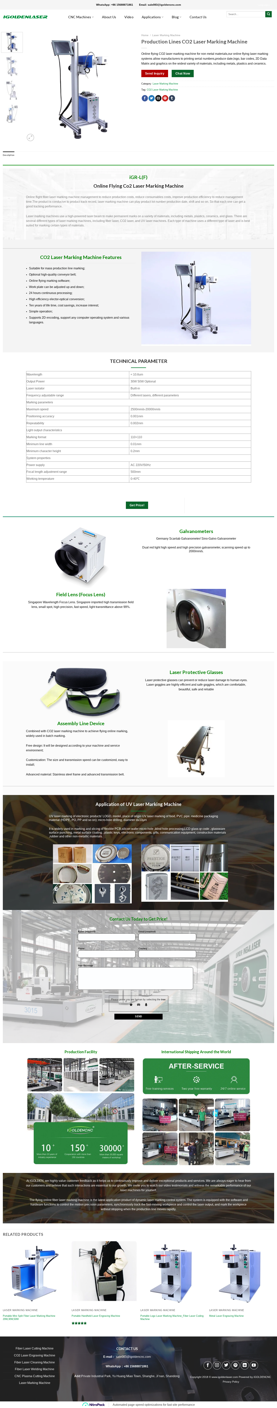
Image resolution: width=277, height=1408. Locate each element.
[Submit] (268, 14)
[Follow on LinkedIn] (244, 1365)
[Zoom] (30, 137)
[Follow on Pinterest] (235, 1365)
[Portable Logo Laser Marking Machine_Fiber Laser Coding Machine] (172, 1273)
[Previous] (32, 87)
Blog (175, 17)
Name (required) (86, 931)
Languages (264, 4)
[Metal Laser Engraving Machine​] (241, 1273)
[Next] (128, 87)
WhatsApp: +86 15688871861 (117, 4)
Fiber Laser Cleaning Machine (34, 1362)
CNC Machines (79, 17)
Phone (81, 948)
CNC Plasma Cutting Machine (35, 1376)
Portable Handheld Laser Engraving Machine (96, 1315)
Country (142, 948)
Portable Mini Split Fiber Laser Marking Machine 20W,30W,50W (29, 1317)
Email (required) (147, 931)
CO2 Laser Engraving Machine (34, 1355)
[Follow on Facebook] (208, 1365)
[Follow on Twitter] (226, 1365)
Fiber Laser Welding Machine (34, 1369)
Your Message (85, 965)
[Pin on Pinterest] (165, 98)
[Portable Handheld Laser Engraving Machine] (104, 1273)
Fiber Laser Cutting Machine (35, 1348)
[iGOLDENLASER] (28, 17)
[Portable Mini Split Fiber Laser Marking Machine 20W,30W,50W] (35, 1273)
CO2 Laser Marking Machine (162, 89)
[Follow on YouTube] (254, 1365)
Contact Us (198, 17)
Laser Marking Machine (166, 35)
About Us (109, 17)
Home (144, 35)
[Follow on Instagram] (217, 1365)
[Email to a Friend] (158, 98)
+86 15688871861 (136, 1366)
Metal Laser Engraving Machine (226, 1315)
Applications (151, 17)
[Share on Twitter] (151, 98)
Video (128, 17)
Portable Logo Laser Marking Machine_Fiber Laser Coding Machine (172, 1317)
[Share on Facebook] (145, 98)
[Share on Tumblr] (172, 98)
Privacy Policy (231, 1381)
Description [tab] (8, 155)
